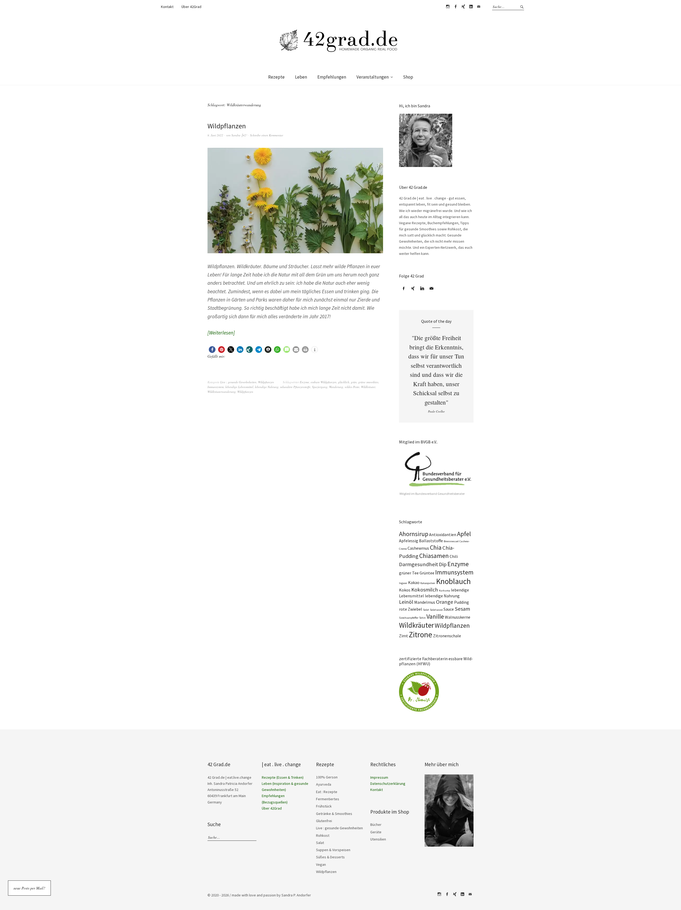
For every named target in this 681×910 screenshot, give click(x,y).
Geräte (375, 832)
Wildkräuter (368, 387)
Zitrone (420, 634)
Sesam (462, 608)
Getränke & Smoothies (334, 813)
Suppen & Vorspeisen (333, 849)
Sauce (448, 609)
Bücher (375, 824)
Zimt (403, 635)
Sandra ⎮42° (239, 135)
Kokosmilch (424, 589)
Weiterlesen (221, 332)
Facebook (455, 7)
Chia (436, 547)
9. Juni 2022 (215, 135)
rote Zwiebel (410, 609)
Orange (444, 601)
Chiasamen (434, 556)
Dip (443, 564)
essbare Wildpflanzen (324, 382)
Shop (408, 77)
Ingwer (403, 583)
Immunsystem (215, 387)
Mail (479, 7)
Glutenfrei (324, 820)
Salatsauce (436, 609)
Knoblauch (453, 581)
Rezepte (276, 77)
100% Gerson (327, 777)
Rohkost (322, 835)
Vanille (435, 616)
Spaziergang (319, 387)
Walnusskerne (457, 617)
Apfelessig (408, 540)
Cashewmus (418, 548)
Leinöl (406, 601)
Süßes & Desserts (330, 857)
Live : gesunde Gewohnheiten (238, 382)
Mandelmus (424, 602)
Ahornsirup (413, 534)
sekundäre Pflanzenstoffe (295, 387)
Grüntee (427, 573)
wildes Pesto (352, 387)
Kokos (404, 590)
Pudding (461, 602)
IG (448, 7)
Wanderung (336, 387)
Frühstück (324, 806)
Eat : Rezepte (326, 791)
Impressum (379, 777)
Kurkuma (444, 590)
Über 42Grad (191, 6)
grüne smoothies (368, 382)
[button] (212, 349)
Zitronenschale (447, 635)
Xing (463, 7)
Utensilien (378, 839)
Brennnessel (451, 541)
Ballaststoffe (431, 540)
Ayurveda (323, 784)
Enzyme (304, 382)
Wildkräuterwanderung (221, 392)
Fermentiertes (327, 799)
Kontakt (167, 6)
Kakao (414, 582)
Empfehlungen (331, 77)
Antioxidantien (442, 534)
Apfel (464, 534)
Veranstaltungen (372, 77)
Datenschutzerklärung (387, 783)
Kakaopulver (427, 583)
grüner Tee (409, 573)
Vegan (321, 864)
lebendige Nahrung (267, 387)
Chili (454, 556)
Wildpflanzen (226, 125)
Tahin (422, 617)
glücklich (343, 382)
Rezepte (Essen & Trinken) (283, 777)
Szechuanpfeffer (408, 617)
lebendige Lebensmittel (239, 387)
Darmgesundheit (418, 564)
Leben (301, 77)
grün (354, 382)
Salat (426, 609)
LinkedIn (471, 7)
